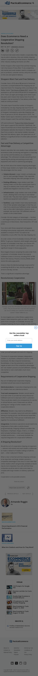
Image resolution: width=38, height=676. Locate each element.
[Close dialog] (35, 327)
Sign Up (19, 346)
